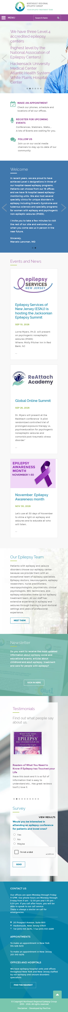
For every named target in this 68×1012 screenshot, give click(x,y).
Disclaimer (22, 1008)
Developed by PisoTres (39, 1008)
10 (38, 799)
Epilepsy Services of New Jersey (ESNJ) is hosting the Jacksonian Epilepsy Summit (33, 311)
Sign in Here (34, 682)
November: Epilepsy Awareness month (31, 497)
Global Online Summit (33, 401)
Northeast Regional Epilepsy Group (34, 6)
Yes (18, 834)
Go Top (57, 994)
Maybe (20, 844)
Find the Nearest (23, 985)
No (18, 839)
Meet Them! (20, 620)
